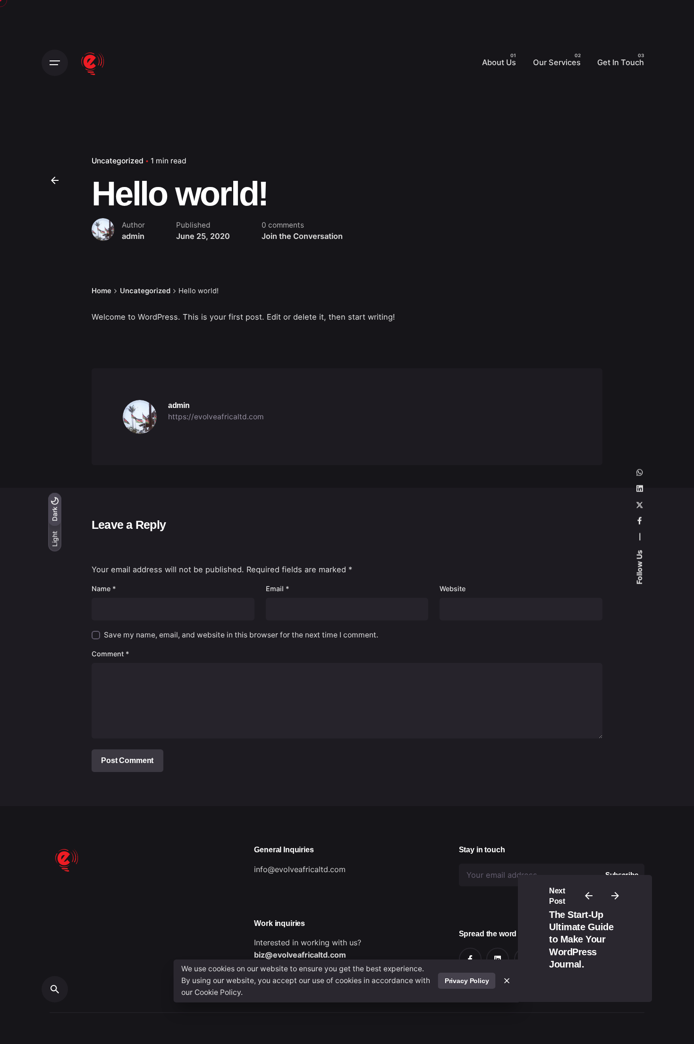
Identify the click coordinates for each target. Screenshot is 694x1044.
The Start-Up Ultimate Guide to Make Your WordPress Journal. (581, 939)
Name (104, 589)
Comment (110, 654)
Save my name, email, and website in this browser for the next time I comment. (241, 634)
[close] (507, 980)
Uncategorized (118, 160)
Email (277, 589)
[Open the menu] (55, 63)
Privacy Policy (467, 981)
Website (452, 589)
